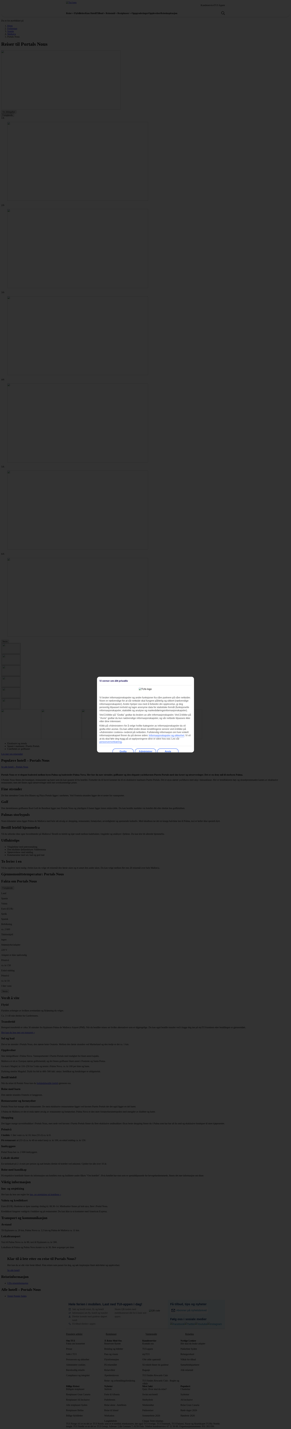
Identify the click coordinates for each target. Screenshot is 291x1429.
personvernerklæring (110, 742)
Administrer (145, 751)
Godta (123, 751)
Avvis (168, 751)
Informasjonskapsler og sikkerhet (166, 735)
